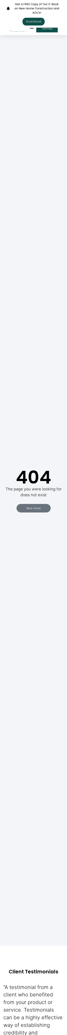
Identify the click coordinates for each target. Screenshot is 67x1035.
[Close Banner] (63, 4)
